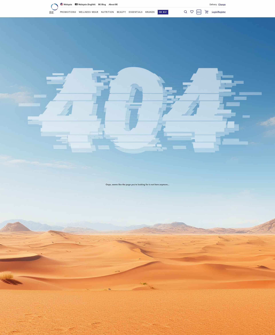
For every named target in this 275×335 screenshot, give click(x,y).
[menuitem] (68, 12)
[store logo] (53, 9)
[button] (66, 4)
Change (222, 5)
